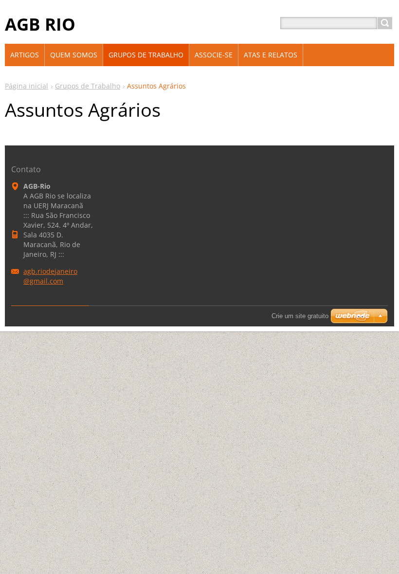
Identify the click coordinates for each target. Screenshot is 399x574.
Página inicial (26, 85)
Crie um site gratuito (300, 316)
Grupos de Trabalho (87, 85)
